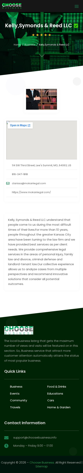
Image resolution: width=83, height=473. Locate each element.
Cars (50, 400)
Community (18, 400)
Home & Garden (58, 407)
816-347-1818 (20, 174)
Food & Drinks (56, 386)
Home (17, 44)
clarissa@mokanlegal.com (29, 183)
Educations (55, 393)
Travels (15, 407)
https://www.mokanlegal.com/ (31, 192)
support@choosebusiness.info (35, 437)
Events (14, 393)
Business (30, 44)
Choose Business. (42, 462)
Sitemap (42, 466)
